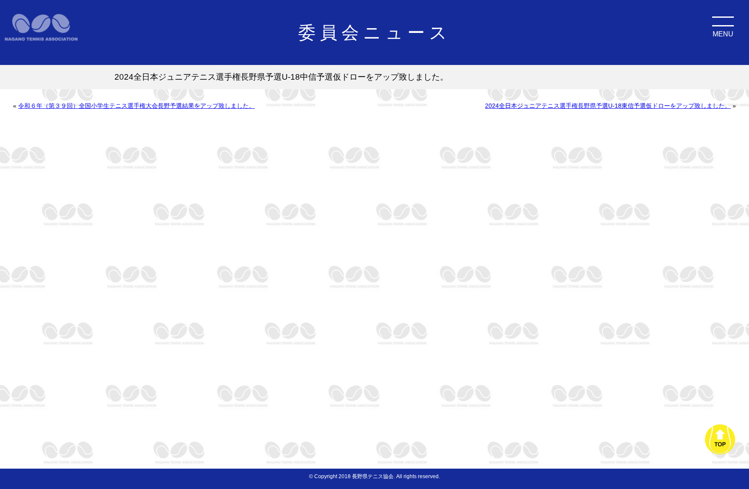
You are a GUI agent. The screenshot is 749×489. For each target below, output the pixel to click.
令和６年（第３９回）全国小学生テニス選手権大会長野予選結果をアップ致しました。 (136, 105)
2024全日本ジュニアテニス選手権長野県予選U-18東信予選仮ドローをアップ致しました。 (608, 105)
